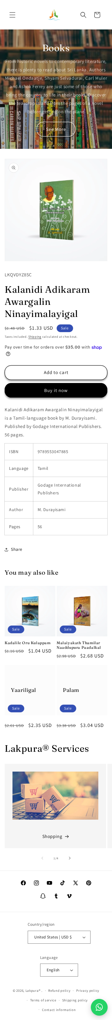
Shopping (52, 836)
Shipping (34, 337)
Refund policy (59, 990)
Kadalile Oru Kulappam (28, 642)
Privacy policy (87, 990)
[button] (12, 15)
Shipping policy (75, 1000)
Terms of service (43, 1000)
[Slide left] (42, 858)
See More (56, 129)
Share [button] (16, 549)
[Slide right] (70, 858)
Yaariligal (23, 690)
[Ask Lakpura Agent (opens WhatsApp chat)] (99, 1007)
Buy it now (56, 390)
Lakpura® (33, 990)
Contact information (59, 1010)
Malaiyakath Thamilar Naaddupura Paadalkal (79, 645)
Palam (71, 690)
